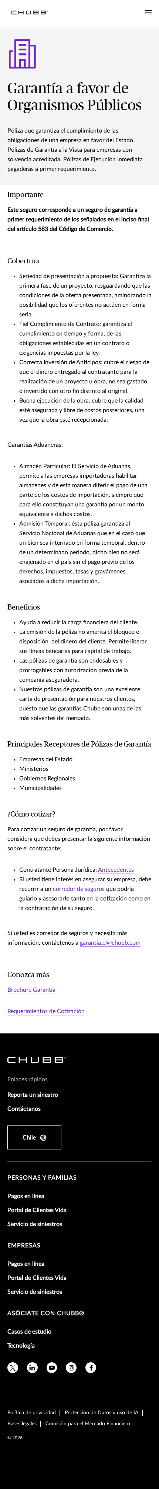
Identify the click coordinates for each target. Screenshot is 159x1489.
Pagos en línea (25, 1196)
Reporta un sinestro (32, 1095)
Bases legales (22, 1423)
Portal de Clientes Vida (37, 1210)
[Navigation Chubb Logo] (29, 14)
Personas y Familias (42, 1178)
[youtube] (52, 1367)
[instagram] (71, 1367)
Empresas (24, 1246)
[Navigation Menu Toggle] (148, 12)
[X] (12, 1367)
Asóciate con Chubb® (45, 1313)
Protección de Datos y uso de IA (101, 1412)
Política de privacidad (31, 1412)
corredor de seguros (79, 889)
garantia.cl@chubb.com (110, 943)
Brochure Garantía (31, 990)
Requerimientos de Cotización (46, 1011)
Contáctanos (24, 1109)
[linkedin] (32, 1367)
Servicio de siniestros (34, 1224)
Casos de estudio (29, 1332)
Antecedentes (116, 870)
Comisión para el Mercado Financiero (87, 1423)
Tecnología (21, 1346)
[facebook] (90, 1367)
